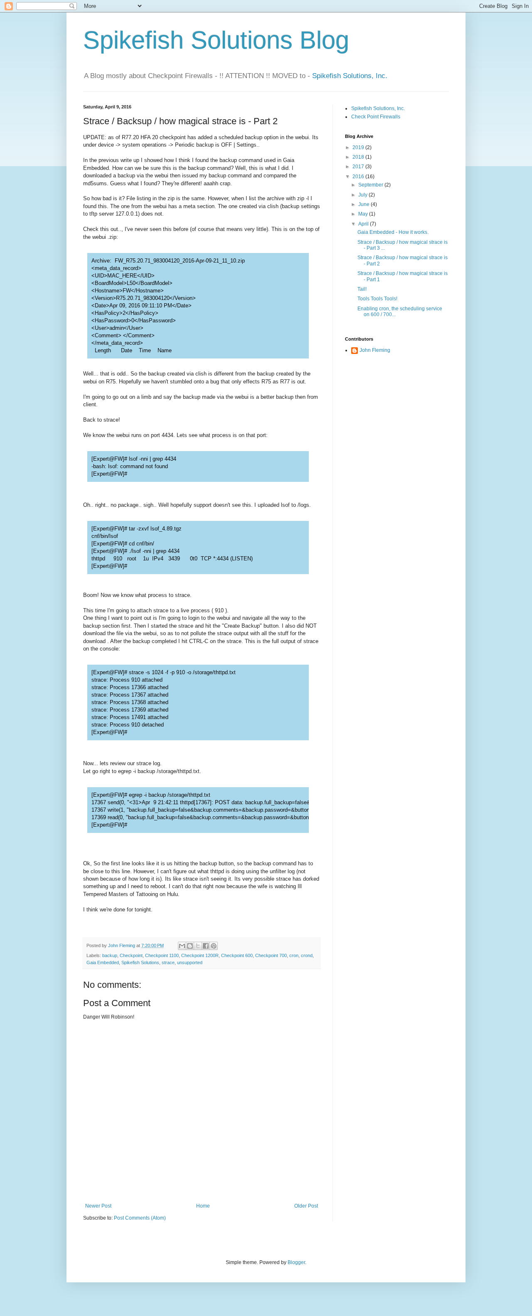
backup (109, 955)
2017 (358, 166)
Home (203, 1206)
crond (307, 955)
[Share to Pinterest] (213, 946)
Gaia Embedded (102, 962)
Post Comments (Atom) (140, 1218)
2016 (358, 176)
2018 (358, 157)
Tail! (362, 289)
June (364, 204)
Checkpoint (131, 955)
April (364, 224)
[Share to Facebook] (206, 946)
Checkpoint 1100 (162, 955)
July (363, 195)
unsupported (189, 962)
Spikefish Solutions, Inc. (349, 76)
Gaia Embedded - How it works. (393, 232)
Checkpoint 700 (271, 955)
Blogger (296, 1262)
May (363, 214)
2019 (358, 147)
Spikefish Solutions (188, 40)
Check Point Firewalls (375, 117)
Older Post (306, 1206)
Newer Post (98, 1206)
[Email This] (182, 946)
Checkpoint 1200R (200, 955)
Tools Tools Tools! (377, 299)
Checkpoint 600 (237, 955)
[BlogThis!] (190, 946)
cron (293, 955)
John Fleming (375, 350)
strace (168, 962)
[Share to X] (198, 946)
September (371, 185)
